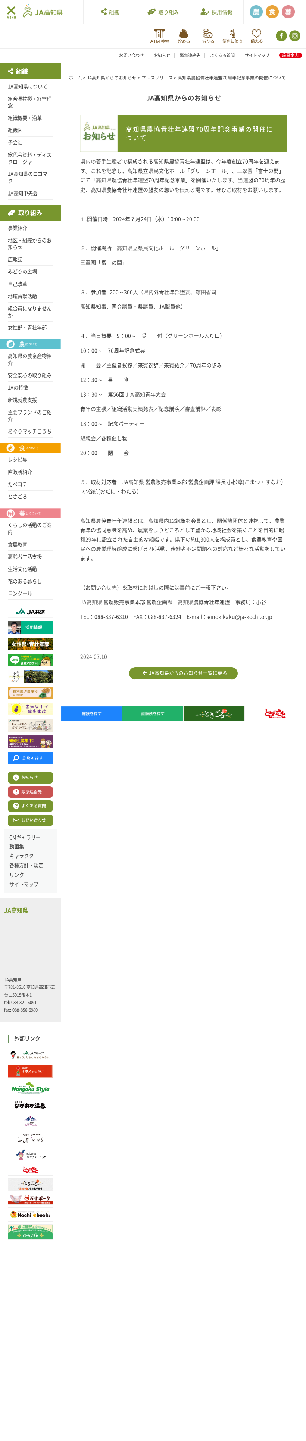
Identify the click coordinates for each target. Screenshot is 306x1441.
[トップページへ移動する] (42, 11)
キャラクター (23, 856)
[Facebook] (281, 36)
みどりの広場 (22, 271)
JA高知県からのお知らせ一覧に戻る (187, 673)
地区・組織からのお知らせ (29, 244)
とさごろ (17, 496)
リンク (16, 875)
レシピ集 (17, 459)
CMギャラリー (25, 837)
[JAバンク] (159, 36)
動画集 (16, 846)
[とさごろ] (30, 1184)
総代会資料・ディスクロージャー (29, 158)
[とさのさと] (30, 1170)
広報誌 (15, 259)
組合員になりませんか (29, 312)
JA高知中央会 (23, 193)
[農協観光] (30, 1232)
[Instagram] (294, 36)
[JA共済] (256, 36)
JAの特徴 (18, 387)
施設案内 (290, 55)
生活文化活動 (22, 569)
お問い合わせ (131, 55)
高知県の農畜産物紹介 (29, 359)
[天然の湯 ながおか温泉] (30, 1105)
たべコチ (17, 484)
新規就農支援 (22, 400)
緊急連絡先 (190, 55)
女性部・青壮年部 (27, 327)
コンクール (20, 593)
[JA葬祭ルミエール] (30, 1122)
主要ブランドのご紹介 (29, 416)
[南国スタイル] (30, 1088)
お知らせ (162, 55)
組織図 (15, 130)
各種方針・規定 (26, 865)
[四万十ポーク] (30, 1199)
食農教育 (17, 544)
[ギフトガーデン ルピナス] (30, 1138)
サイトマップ (257, 55)
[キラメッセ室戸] (30, 1072)
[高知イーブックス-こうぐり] (30, 1214)
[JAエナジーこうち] (30, 1155)
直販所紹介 (20, 472)
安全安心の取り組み (29, 375)
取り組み (167, 12)
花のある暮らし (25, 581)
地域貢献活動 (22, 296)
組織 (113, 12)
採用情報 (220, 12)
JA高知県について (27, 86)
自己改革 (17, 284)
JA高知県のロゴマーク (30, 177)
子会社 (15, 142)
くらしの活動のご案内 (29, 528)
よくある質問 (222, 55)
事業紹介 (17, 228)
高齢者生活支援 (25, 556)
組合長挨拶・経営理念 (29, 102)
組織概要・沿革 (25, 118)
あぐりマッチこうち (29, 431)
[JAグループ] (30, 1055)
